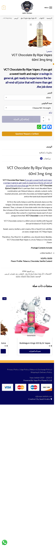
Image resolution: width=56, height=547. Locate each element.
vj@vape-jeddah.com (43, 396)
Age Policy (24, 369)
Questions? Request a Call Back (27, 134)
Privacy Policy (13, 369)
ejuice (18, 276)
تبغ (17, 274)
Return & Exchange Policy (40, 369)
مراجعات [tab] (46, 158)
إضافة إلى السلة (21, 119)
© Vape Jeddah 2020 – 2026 (41, 377)
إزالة (50, 112)
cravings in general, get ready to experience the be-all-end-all (28, 78)
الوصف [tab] (49, 146)
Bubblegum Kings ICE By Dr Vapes (35, 343)
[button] (4, 8)
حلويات (12, 274)
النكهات (41, 18)
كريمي (16, 18)
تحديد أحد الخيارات (35, 351)
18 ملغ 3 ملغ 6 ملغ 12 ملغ (28, 18)
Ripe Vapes (31, 276)
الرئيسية (49, 18)
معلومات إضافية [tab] (45, 152)
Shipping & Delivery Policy (41, 372)
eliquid (23, 276)
